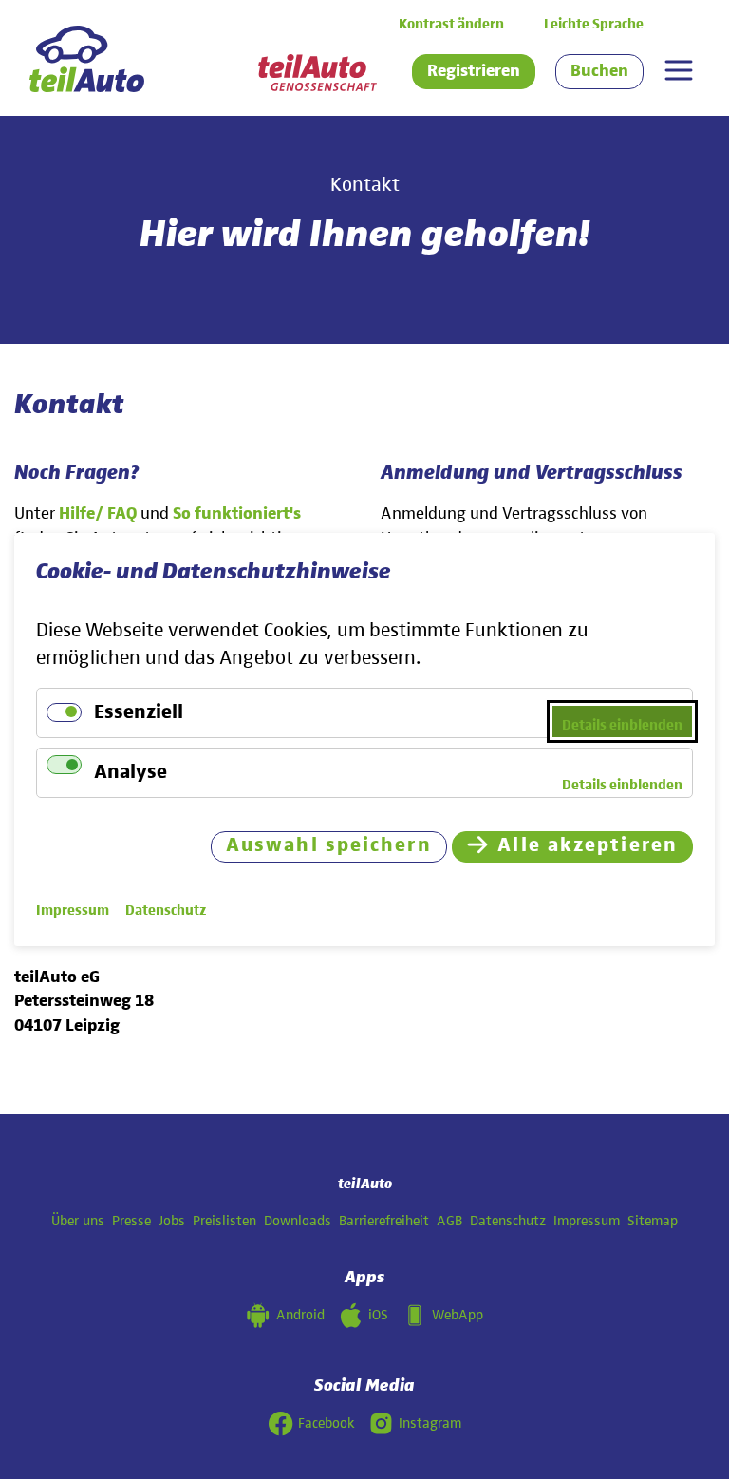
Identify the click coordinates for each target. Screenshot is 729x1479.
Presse (131, 1221)
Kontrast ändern (451, 24)
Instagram (430, 1423)
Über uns (77, 1221)
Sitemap (652, 1221)
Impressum (586, 1221)
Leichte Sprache (594, 24)
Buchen (599, 71)
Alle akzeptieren (587, 846)
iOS (378, 1315)
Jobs (172, 1221)
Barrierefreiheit (384, 1221)
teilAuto (365, 1184)
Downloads (297, 1221)
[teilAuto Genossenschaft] (317, 72)
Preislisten (224, 1221)
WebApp (457, 1315)
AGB (449, 1221)
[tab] (678, 70)
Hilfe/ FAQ (98, 513)
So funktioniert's (237, 513)
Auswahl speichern (329, 846)
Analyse (130, 773)
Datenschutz (508, 1221)
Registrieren (473, 71)
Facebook (326, 1423)
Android (300, 1315)
